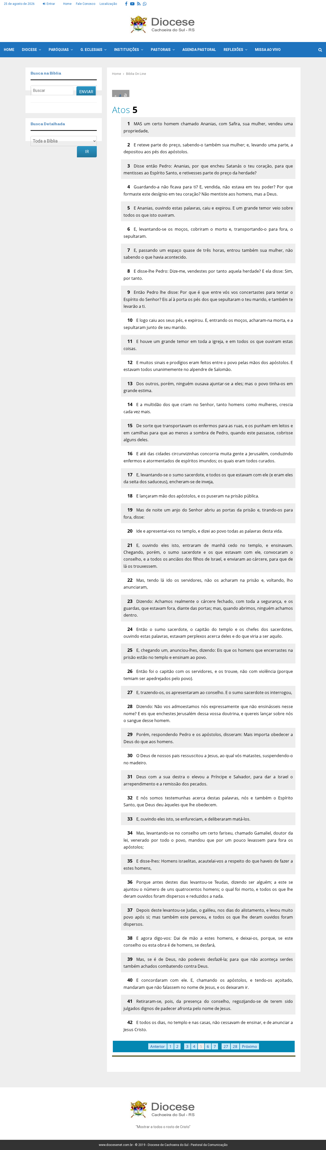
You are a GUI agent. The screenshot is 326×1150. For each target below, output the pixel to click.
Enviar (86, 91)
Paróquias (59, 50)
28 (235, 1046)
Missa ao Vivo (268, 50)
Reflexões (233, 50)
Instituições (126, 50)
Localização (108, 4)
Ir (87, 151)
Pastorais (161, 50)
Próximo (249, 1046)
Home (67, 4)
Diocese (29, 50)
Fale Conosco (85, 4)
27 (226, 1046)
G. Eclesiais (91, 50)
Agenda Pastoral (199, 50)
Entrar (50, 4)
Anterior (157, 1046)
